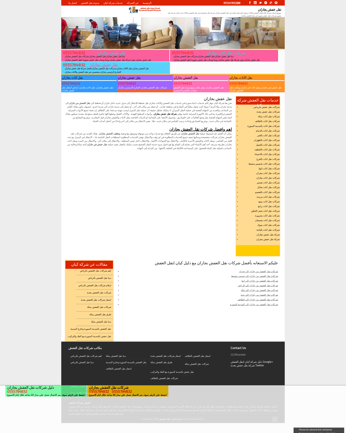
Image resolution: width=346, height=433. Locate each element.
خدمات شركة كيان (113, 2)
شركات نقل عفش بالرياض (267, 106)
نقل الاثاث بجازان (240, 77)
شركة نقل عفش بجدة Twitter (247, 365)
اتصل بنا (72, 2)
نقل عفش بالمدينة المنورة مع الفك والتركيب (89, 336)
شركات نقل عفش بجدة (268, 111)
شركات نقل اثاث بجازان (226, 52)
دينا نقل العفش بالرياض (99, 277)
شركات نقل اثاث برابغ (269, 206)
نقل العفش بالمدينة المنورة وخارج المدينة (90, 328)
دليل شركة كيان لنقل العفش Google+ (252, 361)
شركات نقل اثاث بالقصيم (267, 192)
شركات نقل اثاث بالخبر (268, 135)
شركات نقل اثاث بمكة (269, 116)
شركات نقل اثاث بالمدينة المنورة (263, 125)
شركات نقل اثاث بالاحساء (267, 154)
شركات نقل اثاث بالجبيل (268, 144)
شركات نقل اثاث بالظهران (267, 140)
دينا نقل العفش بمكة (101, 321)
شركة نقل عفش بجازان (165, 113)
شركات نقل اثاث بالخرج (268, 159)
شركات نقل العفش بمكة (99, 306)
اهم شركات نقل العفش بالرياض (95, 270)
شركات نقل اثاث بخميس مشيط (264, 163)
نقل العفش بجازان (186, 77)
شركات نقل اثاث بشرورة (267, 215)
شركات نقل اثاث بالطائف (267, 121)
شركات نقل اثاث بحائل (268, 187)
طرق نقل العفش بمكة (100, 314)
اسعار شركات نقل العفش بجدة (96, 299)
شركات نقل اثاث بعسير (268, 182)
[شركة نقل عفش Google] (265, 2)
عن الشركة (133, 2)
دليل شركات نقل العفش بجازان (30, 387)
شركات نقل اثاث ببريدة (268, 196)
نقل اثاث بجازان (72, 77)
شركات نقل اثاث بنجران (268, 173)
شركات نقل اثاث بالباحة (268, 229)
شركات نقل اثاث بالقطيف (267, 149)
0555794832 (74, 52)
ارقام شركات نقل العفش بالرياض (94, 285)
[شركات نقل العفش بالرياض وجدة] (144, 10)
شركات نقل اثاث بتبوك (268, 224)
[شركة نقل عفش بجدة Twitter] (260, 2)
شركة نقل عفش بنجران (268, 239)
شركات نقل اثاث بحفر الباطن (265, 210)
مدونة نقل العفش (90, 2)
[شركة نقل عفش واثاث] (255, 2)
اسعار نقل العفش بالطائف (119, 368)
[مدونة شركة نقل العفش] (270, 2)
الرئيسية (147, 2)
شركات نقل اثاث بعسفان (267, 220)
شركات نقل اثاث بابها (269, 168)
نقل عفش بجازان (112, 52)
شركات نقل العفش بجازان (110, 387)
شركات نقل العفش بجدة (99, 292)
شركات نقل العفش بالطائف (164, 378)
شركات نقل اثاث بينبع (269, 201)
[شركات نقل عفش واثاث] (276, 2)
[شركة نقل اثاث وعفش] (250, 2)
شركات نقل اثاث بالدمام (268, 130)
